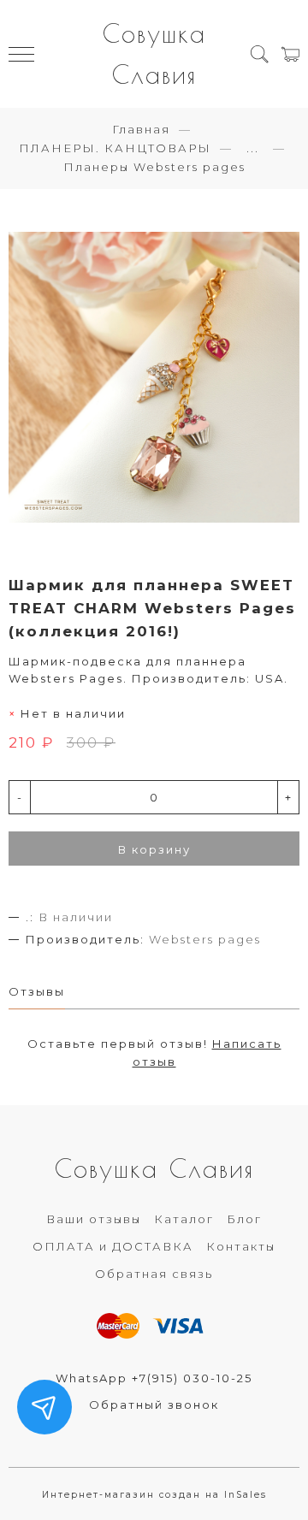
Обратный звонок (154, 1404)
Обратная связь (154, 1273)
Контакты (240, 1246)
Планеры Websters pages (154, 167)
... (252, 148)
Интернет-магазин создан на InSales (154, 1494)
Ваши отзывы (93, 1219)
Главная (141, 129)
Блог (244, 1219)
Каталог (184, 1219)
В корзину (154, 849)
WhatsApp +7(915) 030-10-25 (154, 1378)
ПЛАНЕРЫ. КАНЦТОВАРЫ (115, 148)
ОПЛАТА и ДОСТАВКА (113, 1246)
